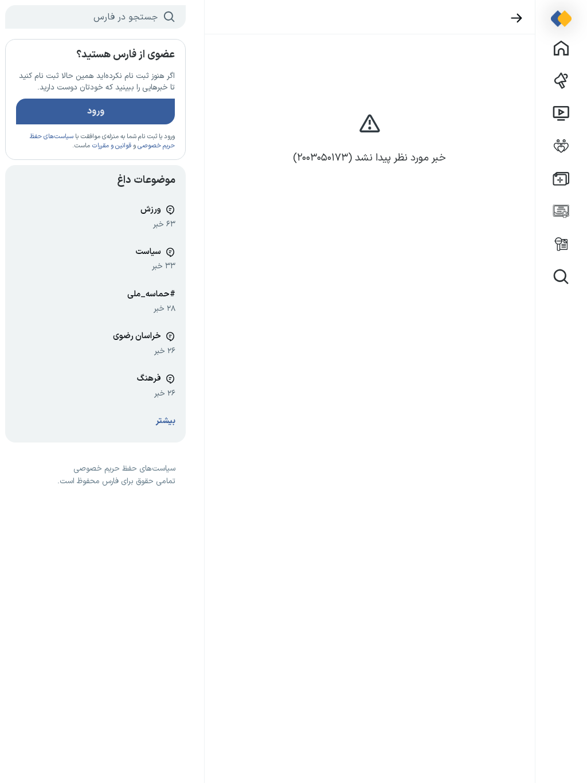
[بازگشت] (517, 18)
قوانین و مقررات (111, 146)
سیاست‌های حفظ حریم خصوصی (124, 469)
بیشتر (165, 421)
